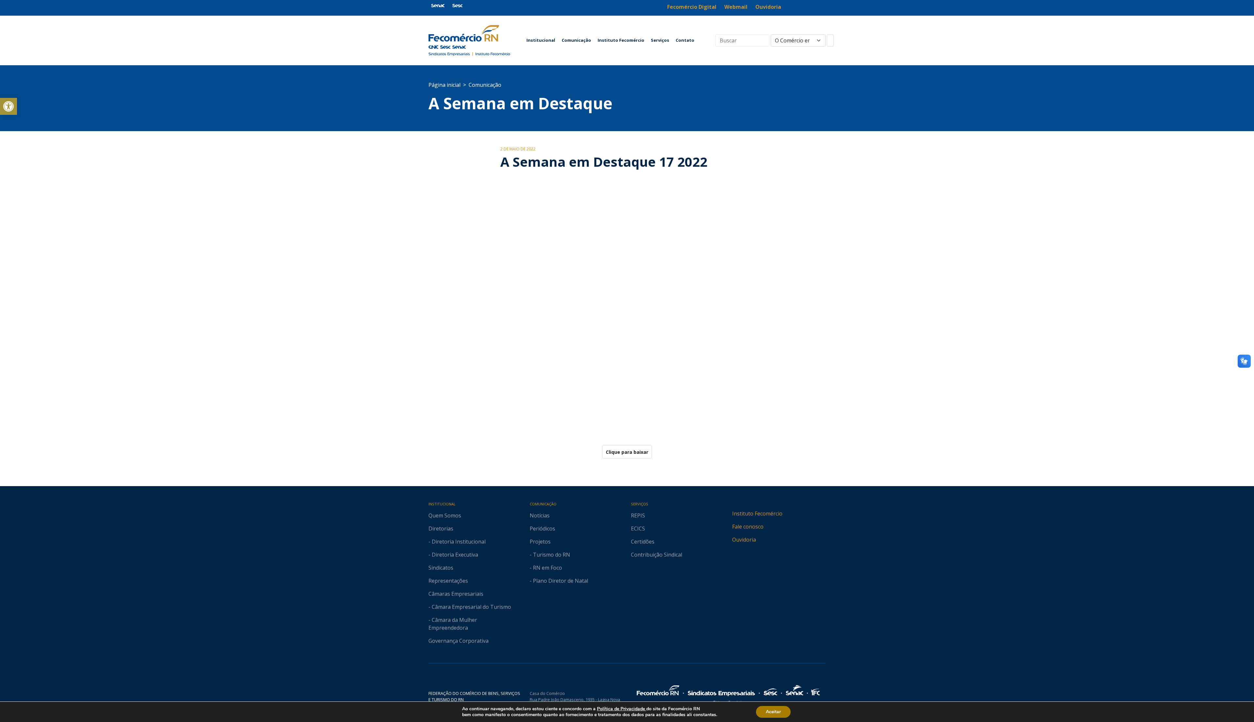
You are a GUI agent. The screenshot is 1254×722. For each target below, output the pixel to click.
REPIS (638, 515)
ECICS (638, 528)
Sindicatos (440, 567)
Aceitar (773, 712)
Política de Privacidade (621, 709)
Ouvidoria (744, 539)
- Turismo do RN (550, 554)
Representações (448, 580)
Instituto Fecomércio (621, 40)
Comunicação (576, 40)
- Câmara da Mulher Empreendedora (452, 623)
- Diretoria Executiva (453, 554)
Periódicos (542, 528)
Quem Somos (444, 515)
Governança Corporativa (458, 640)
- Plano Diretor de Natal (559, 580)
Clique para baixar (627, 452)
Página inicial (444, 84)
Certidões (642, 541)
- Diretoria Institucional (457, 541)
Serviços (660, 40)
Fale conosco (748, 526)
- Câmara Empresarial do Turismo (469, 606)
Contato (685, 40)
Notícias (540, 515)
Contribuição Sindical (656, 554)
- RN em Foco (546, 567)
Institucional (540, 40)
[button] (8, 106)
